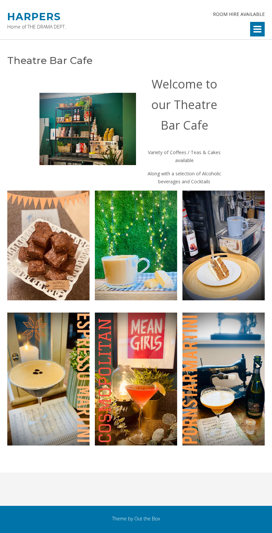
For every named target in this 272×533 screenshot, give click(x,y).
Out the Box (147, 518)
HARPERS (34, 17)
